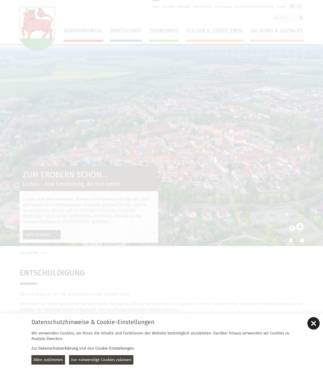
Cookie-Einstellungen (114, 348)
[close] (313, 323)
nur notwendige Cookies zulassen (101, 359)
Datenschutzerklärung (58, 348)
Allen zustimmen (48, 359)
